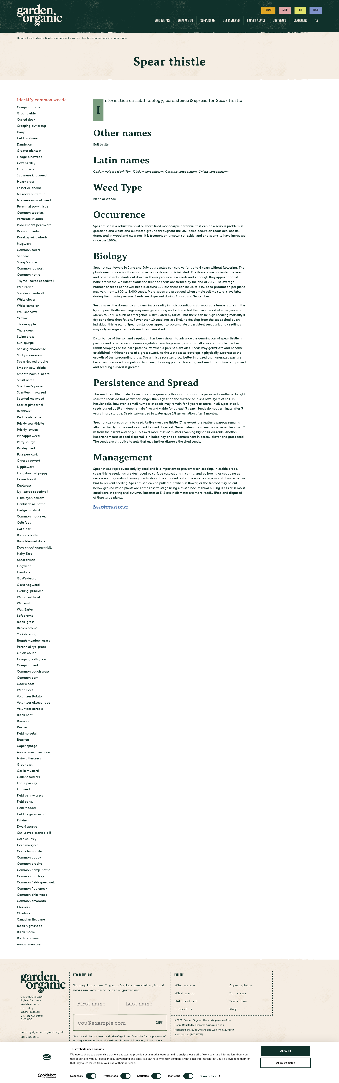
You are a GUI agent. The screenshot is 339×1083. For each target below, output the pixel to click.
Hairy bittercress (29, 758)
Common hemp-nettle (33, 870)
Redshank (24, 411)
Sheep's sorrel (27, 262)
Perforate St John (30, 219)
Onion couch (26, 653)
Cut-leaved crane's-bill (34, 833)
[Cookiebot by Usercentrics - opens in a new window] (46, 1076)
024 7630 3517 (29, 1036)
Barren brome (27, 628)
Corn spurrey (26, 839)
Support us (207, 20)
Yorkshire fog (26, 634)
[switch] (125, 1076)
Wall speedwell (28, 312)
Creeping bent (27, 665)
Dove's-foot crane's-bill (34, 547)
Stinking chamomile (31, 349)
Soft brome (25, 616)
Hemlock (23, 572)
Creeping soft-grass (31, 659)
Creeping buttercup (31, 126)
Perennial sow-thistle (32, 206)
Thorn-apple (26, 324)
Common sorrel (28, 250)
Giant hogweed (28, 585)
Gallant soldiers (28, 777)
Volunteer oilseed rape (33, 703)
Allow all (285, 1050)
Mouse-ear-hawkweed (34, 200)
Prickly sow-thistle (30, 423)
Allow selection (285, 1062)
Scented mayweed (30, 399)
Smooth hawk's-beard (33, 374)
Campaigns (300, 20)
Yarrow (22, 318)
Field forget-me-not (31, 814)
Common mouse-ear (32, 516)
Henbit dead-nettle (31, 504)
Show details (208, 1076)
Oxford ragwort (28, 461)
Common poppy (29, 857)
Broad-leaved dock (31, 541)
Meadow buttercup (31, 194)
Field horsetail (27, 733)
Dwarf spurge (27, 826)
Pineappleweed (28, 436)
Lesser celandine (29, 188)
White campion (28, 306)
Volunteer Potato (29, 696)
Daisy (21, 132)
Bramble (23, 721)
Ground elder (27, 113)
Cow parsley (26, 163)
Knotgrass (24, 485)
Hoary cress (25, 182)
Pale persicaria (27, 454)
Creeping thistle (28, 107)
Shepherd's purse (30, 386)
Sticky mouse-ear (30, 355)
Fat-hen (23, 820)
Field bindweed (28, 138)
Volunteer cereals (30, 709)
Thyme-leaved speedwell (35, 281)
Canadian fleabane (31, 919)
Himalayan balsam (30, 498)
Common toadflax (30, 213)
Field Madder (26, 808)
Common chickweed (32, 895)
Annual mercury (29, 944)
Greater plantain (29, 151)
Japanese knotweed (32, 175)
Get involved (231, 20)
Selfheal (23, 256)
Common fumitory (30, 876)
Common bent (27, 678)
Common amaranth (31, 901)
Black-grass (25, 622)
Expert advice (256, 20)
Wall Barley (25, 609)
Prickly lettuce (27, 430)
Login (316, 10)
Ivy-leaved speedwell (32, 492)
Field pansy (25, 802)
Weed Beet (25, 690)
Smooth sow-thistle (31, 368)
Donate (268, 10)
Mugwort (24, 244)
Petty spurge (26, 442)
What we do (185, 20)
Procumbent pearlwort (34, 225)
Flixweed (23, 789)
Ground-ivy (25, 169)
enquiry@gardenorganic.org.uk (42, 1032)
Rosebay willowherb (32, 237)
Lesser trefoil (26, 479)
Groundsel (24, 765)
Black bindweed (28, 938)
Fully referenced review (110, 506)
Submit (159, 1022)
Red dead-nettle (29, 417)
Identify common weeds (41, 99)
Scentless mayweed (31, 392)
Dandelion (24, 144)
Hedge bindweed (29, 157)
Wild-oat (23, 603)
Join (300, 10)
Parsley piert (26, 448)
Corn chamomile (29, 851)
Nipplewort (25, 467)
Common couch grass (33, 671)
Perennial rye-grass (31, 647)
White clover (26, 299)
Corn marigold (27, 845)
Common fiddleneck (32, 888)
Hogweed (24, 566)
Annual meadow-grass (33, 752)
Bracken (23, 740)
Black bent (24, 715)
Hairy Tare (24, 554)
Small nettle (25, 380)
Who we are (162, 20)
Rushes (22, 727)
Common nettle (28, 275)
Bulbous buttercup (30, 535)
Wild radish (25, 287)
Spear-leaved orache (32, 361)
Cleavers (23, 907)
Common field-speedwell (36, 882)
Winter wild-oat (28, 597)
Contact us (238, 1001)
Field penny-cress (30, 795)
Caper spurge (27, 746)
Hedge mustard (28, 510)
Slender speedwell (30, 293)
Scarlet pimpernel (30, 405)
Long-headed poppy (32, 473)
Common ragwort (30, 268)
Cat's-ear (24, 529)
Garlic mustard (28, 771)
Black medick (26, 932)
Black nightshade (29, 926)
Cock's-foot (25, 684)
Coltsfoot (24, 523)
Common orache (29, 864)
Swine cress (25, 337)
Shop (284, 10)
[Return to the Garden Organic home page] (39, 25)
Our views (279, 20)
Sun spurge (25, 343)
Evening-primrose (30, 591)
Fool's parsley (27, 783)
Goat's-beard (27, 578)
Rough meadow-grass (33, 641)
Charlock (23, 913)
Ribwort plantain (29, 231)
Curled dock (26, 120)
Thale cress (25, 330)
